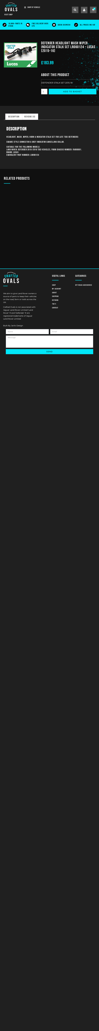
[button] (75, 10)
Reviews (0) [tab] (29, 116)
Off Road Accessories (83, 285)
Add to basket (72, 91)
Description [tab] (13, 116)
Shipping (55, 296)
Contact (55, 308)
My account (56, 289)
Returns (55, 300)
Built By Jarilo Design (13, 325)
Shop (54, 285)
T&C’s (54, 304)
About (54, 293)
